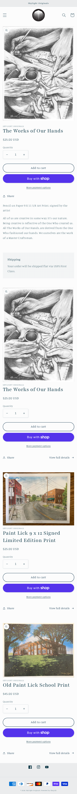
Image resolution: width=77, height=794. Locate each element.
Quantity (8, 147)
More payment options (38, 187)
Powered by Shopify (49, 790)
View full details (59, 457)
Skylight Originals (33, 790)
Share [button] (10, 195)
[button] (5, 15)
